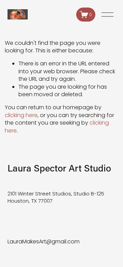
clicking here (21, 115)
